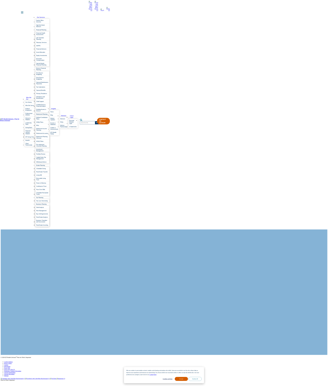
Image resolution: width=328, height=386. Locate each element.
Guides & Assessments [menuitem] (54, 128)
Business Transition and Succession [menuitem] (41, 221)
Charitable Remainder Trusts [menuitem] (42, 193)
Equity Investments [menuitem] (41, 55)
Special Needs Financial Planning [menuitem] (41, 64)
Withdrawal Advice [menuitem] (41, 162)
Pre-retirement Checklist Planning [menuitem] (41, 145)
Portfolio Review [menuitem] (40, 154)
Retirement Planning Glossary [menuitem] (41, 137)
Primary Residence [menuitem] (41, 93)
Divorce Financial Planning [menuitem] (41, 68)
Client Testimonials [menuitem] (28, 144)
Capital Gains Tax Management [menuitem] (41, 158)
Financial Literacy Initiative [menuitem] (27, 132)
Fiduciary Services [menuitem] (41, 42)
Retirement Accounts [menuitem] (42, 133)
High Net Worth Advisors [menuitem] (40, 25)
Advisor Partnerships (9, 372)
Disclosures (7, 366)
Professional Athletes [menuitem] (28, 114)
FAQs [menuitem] (61, 122)
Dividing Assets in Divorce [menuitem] (41, 110)
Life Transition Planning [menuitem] (40, 38)
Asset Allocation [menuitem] (40, 52)
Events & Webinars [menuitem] (53, 123)
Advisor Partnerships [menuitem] (63, 126)
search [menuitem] (82, 119)
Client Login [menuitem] (71, 116)
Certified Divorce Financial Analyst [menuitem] (41, 105)
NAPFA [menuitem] (38, 45)
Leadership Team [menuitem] (28, 123)
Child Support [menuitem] (40, 101)
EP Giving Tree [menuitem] (29, 137)
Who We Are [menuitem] (28, 98)
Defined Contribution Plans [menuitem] (41, 118)
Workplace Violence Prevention (12, 371)
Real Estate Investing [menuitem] (42, 225)
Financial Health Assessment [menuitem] (40, 33)
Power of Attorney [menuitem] (41, 183)
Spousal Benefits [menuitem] (41, 90)
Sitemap (6, 375)
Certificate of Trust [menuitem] (41, 186)
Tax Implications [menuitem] (40, 87)
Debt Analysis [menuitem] (40, 207)
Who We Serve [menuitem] (29, 105)
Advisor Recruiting (9, 374)
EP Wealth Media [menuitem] (53, 133)
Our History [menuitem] (28, 102)
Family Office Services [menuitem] (40, 21)
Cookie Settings (8, 362)
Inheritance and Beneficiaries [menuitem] (40, 97)
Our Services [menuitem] (41, 17)
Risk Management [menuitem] (41, 210)
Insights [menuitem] (53, 108)
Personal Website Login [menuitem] (71, 122)
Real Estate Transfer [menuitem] (42, 172)
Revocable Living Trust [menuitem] (41, 179)
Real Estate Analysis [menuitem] (42, 217)
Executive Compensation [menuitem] (40, 59)
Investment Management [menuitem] (39, 150)
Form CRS (7, 368)
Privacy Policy (8, 363)
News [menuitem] (52, 112)
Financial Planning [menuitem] (41, 30)
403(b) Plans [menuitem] (39, 122)
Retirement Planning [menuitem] (41, 114)
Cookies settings (167, 379)
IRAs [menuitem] (37, 125)
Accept (181, 379)
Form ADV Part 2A (9, 369)
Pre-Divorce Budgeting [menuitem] (39, 73)
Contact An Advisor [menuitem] (102, 121)
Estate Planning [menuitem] (40, 165)
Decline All (195, 379)
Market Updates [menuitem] (52, 119)
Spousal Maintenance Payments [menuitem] (42, 83)
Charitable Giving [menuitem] (41, 168)
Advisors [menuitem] (63, 115)
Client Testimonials (6, 350)
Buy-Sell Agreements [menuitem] (42, 214)
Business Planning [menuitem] (41, 204)
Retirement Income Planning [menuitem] (41, 129)
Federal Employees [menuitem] (28, 109)
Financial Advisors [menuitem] (41, 49)
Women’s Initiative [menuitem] (28, 118)
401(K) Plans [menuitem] (39, 141)
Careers (6, 365)
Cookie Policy (152, 374)
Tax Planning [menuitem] (39, 197)
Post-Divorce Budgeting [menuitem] (40, 78)
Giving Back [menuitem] (28, 127)
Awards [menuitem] (27, 140)
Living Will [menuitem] (39, 175)
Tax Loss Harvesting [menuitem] (42, 201)
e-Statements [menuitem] (73, 126)
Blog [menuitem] (51, 115)
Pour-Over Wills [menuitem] (40, 189)
